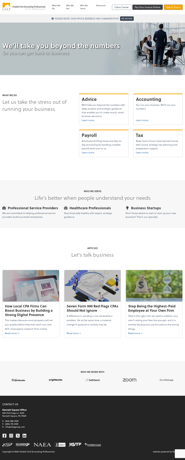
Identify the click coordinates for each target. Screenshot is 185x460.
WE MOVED (126, 18)
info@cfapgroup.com (15, 426)
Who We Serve (84, 7)
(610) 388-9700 (11, 421)
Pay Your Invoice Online (147, 7)
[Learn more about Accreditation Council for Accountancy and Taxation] (93, 445)
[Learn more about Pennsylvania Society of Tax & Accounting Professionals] (23, 445)
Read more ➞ (31, 333)
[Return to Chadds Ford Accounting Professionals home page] (24, 7)
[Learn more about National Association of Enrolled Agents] (42, 445)
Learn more (95, 120)
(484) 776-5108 (11, 423)
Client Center (121, 7)
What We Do (56, 7)
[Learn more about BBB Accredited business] (60, 445)
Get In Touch (173, 7)
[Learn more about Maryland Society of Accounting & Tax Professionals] (75, 445)
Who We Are (70, 7)
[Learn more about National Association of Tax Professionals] (7, 445)
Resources (101, 5)
